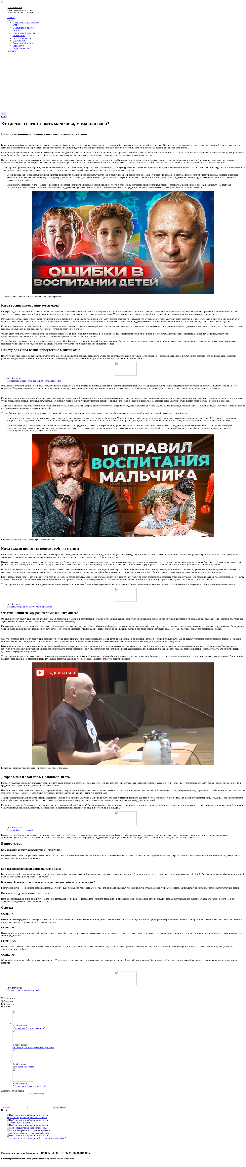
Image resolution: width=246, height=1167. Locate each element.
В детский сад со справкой (20, 830)
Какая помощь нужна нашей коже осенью (27, 1128)
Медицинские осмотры (24, 28)
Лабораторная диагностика (26, 22)
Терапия (16, 30)
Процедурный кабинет (24, 43)
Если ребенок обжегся (23, 1066)
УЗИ (15, 25)
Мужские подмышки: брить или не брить (27, 1117)
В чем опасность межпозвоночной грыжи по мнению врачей (36, 1138)
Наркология (18, 46)
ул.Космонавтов (14, 7)
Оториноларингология (24, 33)
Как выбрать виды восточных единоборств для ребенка (34, 381)
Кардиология (19, 40)
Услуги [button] (10, 20)
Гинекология (19, 35)
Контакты (11, 51)
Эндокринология (21, 48)
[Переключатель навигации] (2, 91)
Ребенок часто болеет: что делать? (29, 1086)
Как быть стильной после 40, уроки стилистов (29, 606)
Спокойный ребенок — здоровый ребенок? (28, 1133)
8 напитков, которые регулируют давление (33, 1047)
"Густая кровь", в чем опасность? (23, 990)
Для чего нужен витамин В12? (22, 1122)
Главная (11, 17)
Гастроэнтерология (22, 38)
